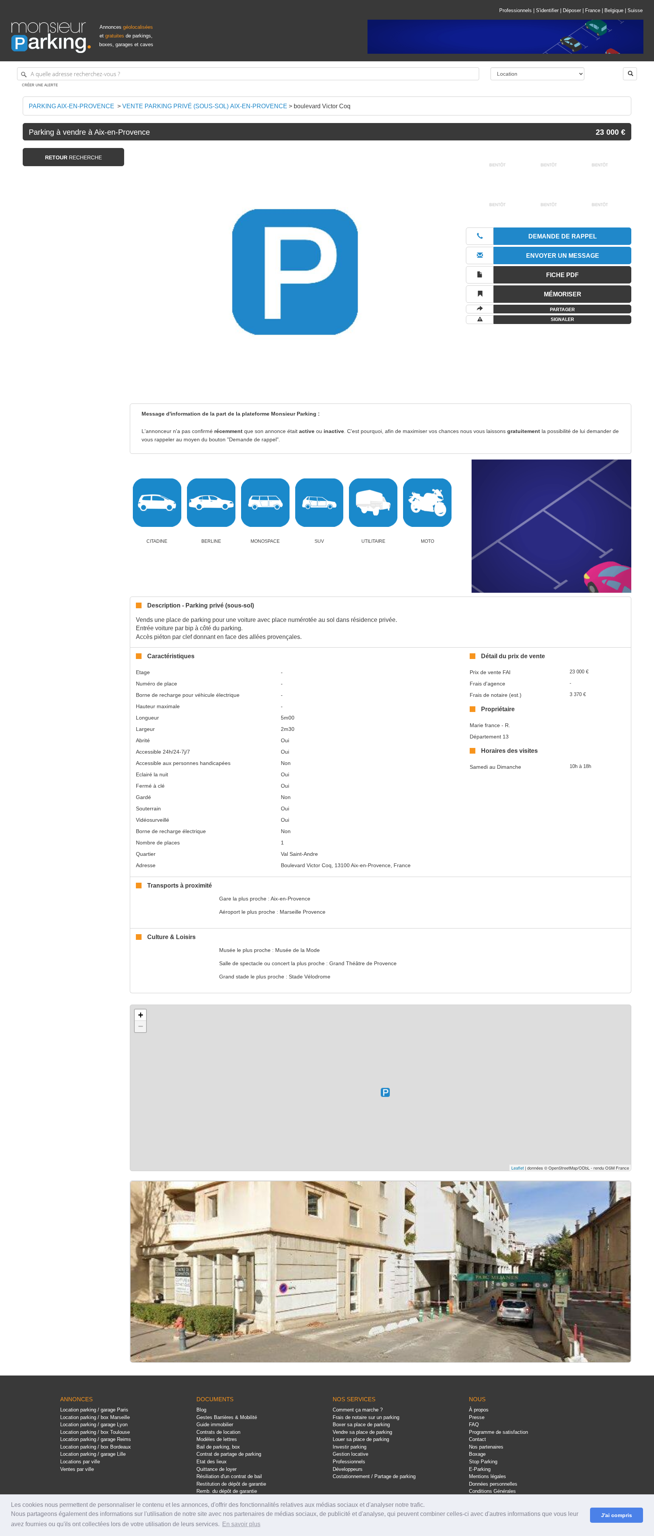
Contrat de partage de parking (228, 1454)
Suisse (635, 10)
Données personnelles (493, 1484)
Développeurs (348, 1469)
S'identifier (547, 10)
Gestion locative (350, 1454)
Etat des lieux (211, 1461)
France (592, 10)
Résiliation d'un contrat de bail (229, 1476)
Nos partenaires (486, 1447)
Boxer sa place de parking (361, 1424)
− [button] (140, 1026)
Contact (477, 1439)
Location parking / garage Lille (93, 1454)
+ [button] (140, 1015)
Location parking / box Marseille (95, 1417)
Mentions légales (487, 1476)
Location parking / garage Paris (94, 1410)
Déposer (572, 10)
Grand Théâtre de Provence (363, 963)
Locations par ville (80, 1461)
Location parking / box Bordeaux (95, 1447)
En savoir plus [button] (241, 1524)
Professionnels (515, 10)
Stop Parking (483, 1461)
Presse (476, 1417)
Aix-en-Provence (290, 899)
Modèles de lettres (216, 1439)
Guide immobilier (214, 1424)
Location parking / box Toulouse (95, 1432)
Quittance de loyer (216, 1469)
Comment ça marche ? (358, 1410)
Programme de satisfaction (498, 1432)
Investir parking (349, 1447)
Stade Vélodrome (309, 977)
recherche (73, 157)
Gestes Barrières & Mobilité (226, 1417)
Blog (201, 1410)
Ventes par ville (77, 1469)
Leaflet (517, 1168)
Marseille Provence (302, 912)
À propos (479, 1410)
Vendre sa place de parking (362, 1432)
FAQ (474, 1424)
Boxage (477, 1454)
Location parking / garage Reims (95, 1439)
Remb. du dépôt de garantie (226, 1491)
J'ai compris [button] (616, 1515)
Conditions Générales (492, 1491)
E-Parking (479, 1469)
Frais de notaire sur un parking (366, 1417)
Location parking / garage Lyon (94, 1424)
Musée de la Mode (297, 950)
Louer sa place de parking (361, 1439)
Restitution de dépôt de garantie (231, 1484)
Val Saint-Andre (299, 854)
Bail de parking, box (218, 1447)
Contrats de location (218, 1432)
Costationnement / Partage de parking (374, 1476)
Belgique (613, 10)
